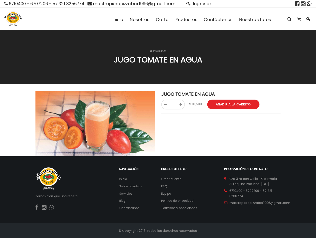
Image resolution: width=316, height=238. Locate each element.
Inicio (123, 179)
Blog (122, 201)
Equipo (166, 193)
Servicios (125, 193)
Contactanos (129, 208)
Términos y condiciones (179, 208)
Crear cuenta (171, 179)
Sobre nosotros (130, 186)
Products (160, 51)
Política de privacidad (177, 201)
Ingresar (201, 4)
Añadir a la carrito (233, 104)
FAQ (164, 186)
